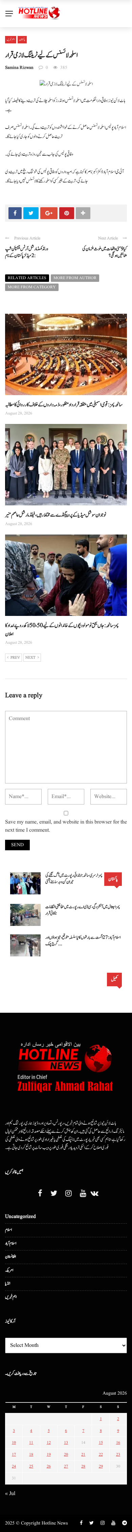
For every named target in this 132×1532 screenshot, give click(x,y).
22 (101, 1454)
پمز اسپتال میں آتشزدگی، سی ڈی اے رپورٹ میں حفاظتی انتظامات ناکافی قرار (82, 910)
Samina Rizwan (19, 67)
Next (30, 657)
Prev (15, 657)
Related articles (27, 278)
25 (31, 1466)
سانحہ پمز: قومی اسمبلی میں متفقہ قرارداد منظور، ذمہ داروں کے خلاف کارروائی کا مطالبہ (64, 405)
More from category (32, 287)
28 (83, 1466)
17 (14, 1454)
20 (66, 1454)
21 (83, 1454)
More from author (74, 278)
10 (14, 1443)
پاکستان (22, 39)
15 (101, 1443)
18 (31, 1454)
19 (49, 1454)
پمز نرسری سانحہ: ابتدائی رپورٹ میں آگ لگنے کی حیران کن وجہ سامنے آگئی (74, 879)
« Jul (10, 1493)
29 (101, 1466)
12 (49, 1443)
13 (66, 1443)
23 (118, 1454)
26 (49, 1466)
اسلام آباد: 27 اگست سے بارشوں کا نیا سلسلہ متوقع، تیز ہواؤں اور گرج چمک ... (82, 941)
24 (14, 1466)
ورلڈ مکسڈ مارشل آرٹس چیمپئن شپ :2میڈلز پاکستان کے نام (26, 252)
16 (118, 1443)
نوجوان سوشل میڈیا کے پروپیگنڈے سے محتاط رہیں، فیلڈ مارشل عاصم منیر (55, 515)
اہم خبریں (11, 39)
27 (66, 1466)
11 (31, 1443)
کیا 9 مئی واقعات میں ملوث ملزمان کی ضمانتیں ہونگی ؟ (104, 252)
